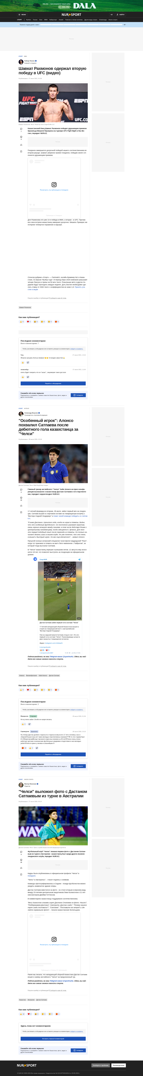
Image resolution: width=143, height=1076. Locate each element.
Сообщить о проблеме (100, 1065)
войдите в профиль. (76, 349)
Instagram (79, 395)
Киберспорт (53, 19)
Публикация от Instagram (54, 215)
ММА (45, 19)
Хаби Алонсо (43, 675)
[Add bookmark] (21, 151)
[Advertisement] (71, 39)
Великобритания (31, 675)
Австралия (31, 1000)
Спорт (19, 19)
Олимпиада (103, 19)
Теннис (35, 19)
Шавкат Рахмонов (25, 307)
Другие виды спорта (90, 19)
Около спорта (113, 19)
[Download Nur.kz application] (71, 6)
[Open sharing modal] (21, 144)
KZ (112, 14)
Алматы (21, 675)
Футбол (28, 19)
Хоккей (61, 19)
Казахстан (22, 1000)
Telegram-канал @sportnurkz (61, 657)
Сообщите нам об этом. (57, 298)
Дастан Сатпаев (54, 675)
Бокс (40, 19)
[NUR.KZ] (71, 14)
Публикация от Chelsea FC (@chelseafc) (54, 970)
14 (23, 1014)
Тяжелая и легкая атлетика (73, 19)
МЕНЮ (23, 14)
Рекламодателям (118, 1065)
